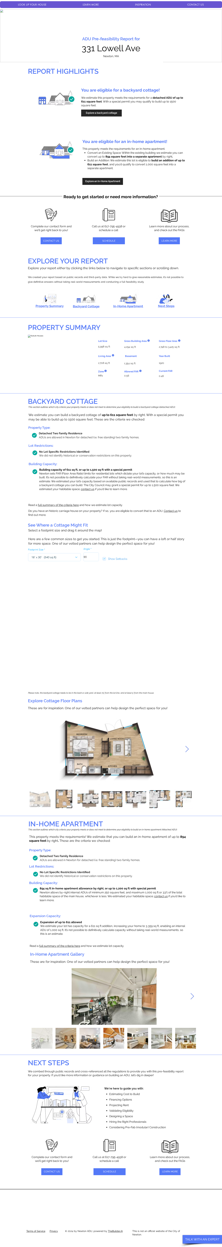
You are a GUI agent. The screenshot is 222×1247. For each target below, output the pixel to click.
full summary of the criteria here (58, 505)
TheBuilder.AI (115, 1231)
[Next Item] (187, 749)
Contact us (171, 511)
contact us (87, 489)
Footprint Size (35, 549)
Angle (86, 549)
